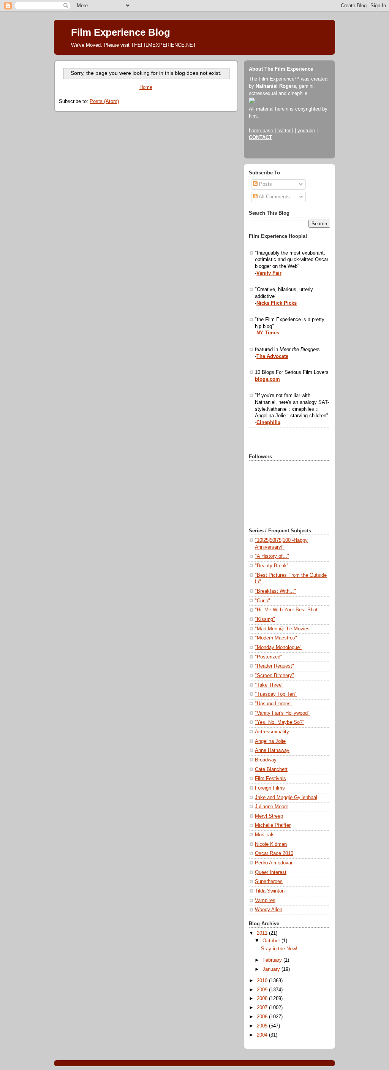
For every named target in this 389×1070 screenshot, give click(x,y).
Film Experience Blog (120, 32)
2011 (263, 933)
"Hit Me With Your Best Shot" (287, 610)
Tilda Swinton (270, 891)
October (271, 940)
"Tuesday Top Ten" (276, 694)
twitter (284, 130)
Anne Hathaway (272, 750)
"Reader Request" (274, 666)
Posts (265, 184)
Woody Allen (268, 909)
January (271, 969)
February (272, 960)
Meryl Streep (269, 816)
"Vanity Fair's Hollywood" (282, 713)
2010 (263, 980)
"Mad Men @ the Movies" (283, 629)
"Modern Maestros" (276, 638)
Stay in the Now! (279, 948)
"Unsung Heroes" (274, 703)
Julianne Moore (271, 806)
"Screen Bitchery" (274, 675)
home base (261, 130)
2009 (263, 989)
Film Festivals (270, 778)
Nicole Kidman (271, 844)
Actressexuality (272, 731)
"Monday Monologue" (278, 647)
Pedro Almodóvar (274, 863)
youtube (306, 130)
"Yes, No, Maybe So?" (279, 722)
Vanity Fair (268, 273)
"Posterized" (268, 657)
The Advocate (272, 356)
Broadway (266, 760)
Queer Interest (270, 872)
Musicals (265, 834)
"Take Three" (269, 685)
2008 (263, 998)
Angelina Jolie (270, 741)
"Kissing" (265, 619)
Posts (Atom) (104, 101)
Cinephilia (268, 422)
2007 (263, 1007)
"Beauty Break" (272, 565)
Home (145, 87)
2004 (263, 1035)
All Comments (274, 196)
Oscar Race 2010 (274, 853)
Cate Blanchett (271, 769)
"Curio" (262, 600)
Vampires (265, 900)
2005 (263, 1026)
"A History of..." (272, 556)
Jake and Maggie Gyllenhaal (286, 797)
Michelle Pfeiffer (273, 825)
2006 (263, 1016)
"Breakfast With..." (275, 591)
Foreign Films (270, 788)
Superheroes (269, 881)
